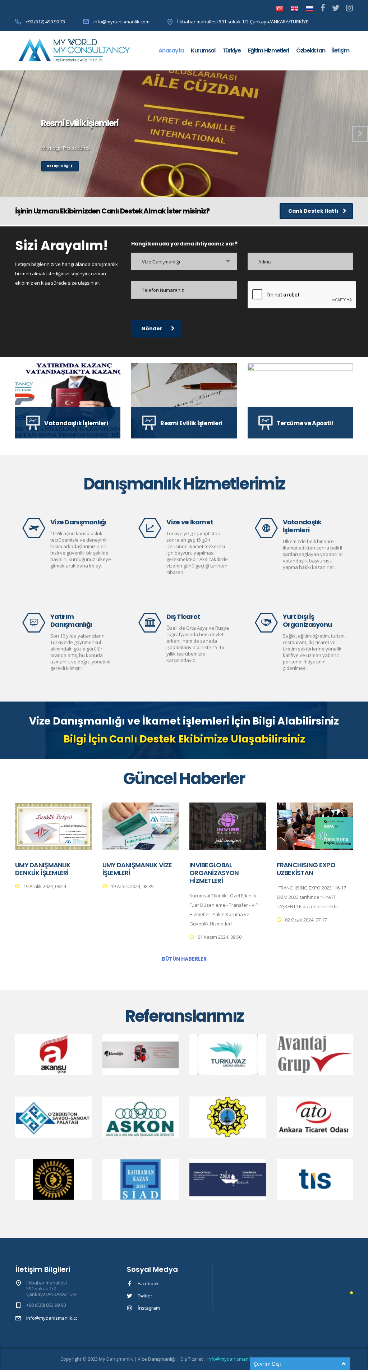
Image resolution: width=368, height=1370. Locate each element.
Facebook (148, 1283)
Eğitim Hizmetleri (268, 50)
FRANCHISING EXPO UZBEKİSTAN (306, 868)
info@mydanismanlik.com (121, 21)
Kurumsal (203, 50)
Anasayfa (171, 50)
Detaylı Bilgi (58, 166)
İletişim (340, 50)
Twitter (145, 1295)
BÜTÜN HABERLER (184, 958)
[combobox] (183, 261)
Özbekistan (310, 50)
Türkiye (231, 50)
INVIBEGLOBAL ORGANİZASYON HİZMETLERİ (214, 872)
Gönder (151, 328)
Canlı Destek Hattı (313, 211)
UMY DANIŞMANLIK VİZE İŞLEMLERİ (137, 868)
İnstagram (149, 1308)
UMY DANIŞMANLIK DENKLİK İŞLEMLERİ (42, 868)
